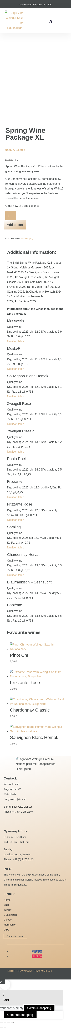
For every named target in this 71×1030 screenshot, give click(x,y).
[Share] (8, 1022)
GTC (6, 929)
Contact (8, 919)
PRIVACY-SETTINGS (43, 971)
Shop (6, 904)
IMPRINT (11, 971)
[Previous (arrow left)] (1, 1027)
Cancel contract (15, 936)
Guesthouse (10, 914)
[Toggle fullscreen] (5, 1022)
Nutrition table (15, 341)
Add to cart (15, 225)
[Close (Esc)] (12, 1022)
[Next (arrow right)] (5, 1027)
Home (7, 899)
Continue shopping (39, 1008)
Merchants (10, 924)
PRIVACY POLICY (24, 971)
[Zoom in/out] (1, 1022)
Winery (8, 909)
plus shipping (27, 238)
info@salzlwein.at (22, 806)
